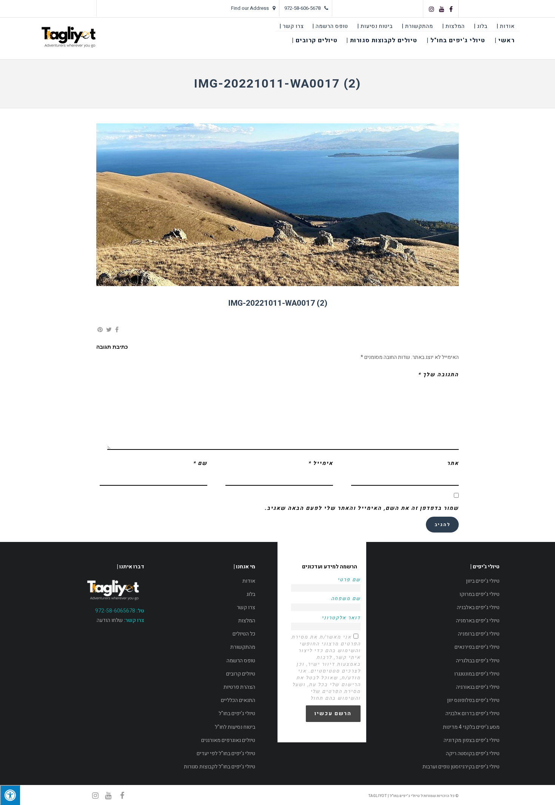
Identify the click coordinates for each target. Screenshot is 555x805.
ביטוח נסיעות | (375, 26)
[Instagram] (431, 9)
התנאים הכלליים (238, 700)
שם (200, 463)
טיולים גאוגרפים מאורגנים (228, 740)
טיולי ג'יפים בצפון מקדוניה (471, 740)
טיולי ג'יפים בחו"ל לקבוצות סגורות (219, 767)
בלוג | (480, 26)
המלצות (246, 621)
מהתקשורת (242, 647)
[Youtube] (441, 9)
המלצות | (453, 26)
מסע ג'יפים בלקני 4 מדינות (471, 727)
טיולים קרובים (240, 674)
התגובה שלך (438, 375)
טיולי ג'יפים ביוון (482, 581)
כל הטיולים (244, 634)
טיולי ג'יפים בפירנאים (477, 647)
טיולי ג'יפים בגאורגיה (477, 687)
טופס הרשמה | (330, 26)
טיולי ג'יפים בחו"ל (237, 713)
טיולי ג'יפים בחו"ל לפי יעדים (226, 753)
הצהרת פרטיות (239, 687)
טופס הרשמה (241, 661)
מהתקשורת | (417, 26)
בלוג (251, 594)
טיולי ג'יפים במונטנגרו (476, 674)
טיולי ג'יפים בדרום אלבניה (472, 713)
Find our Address (250, 8)
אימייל (320, 463)
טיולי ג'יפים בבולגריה (477, 661)
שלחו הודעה (110, 620)
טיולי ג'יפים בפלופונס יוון (473, 700)
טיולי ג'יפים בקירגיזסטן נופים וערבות (460, 767)
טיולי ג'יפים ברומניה (478, 634)
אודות (248, 581)
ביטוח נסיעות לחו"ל (235, 727)
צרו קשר (246, 607)
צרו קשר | (292, 26)
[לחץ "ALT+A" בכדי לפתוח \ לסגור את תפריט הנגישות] (10, 795)
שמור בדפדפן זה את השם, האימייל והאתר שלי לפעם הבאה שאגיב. (362, 508)
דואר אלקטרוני (341, 617)
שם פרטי (349, 579)
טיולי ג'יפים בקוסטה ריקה (472, 753)
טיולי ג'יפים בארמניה (477, 621)
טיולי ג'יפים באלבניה (478, 607)
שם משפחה (346, 598)
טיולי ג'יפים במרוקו (479, 594)
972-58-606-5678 (302, 8)
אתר (453, 463)
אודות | (506, 26)
